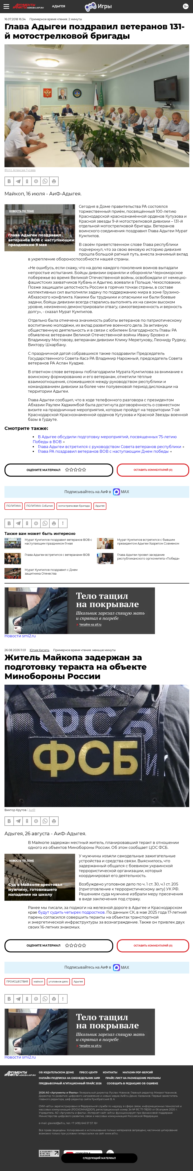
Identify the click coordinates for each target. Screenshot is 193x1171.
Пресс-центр (88, 1072)
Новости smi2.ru (20, 636)
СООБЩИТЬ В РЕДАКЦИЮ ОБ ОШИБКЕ (132, 1083)
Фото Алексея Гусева (20, 170)
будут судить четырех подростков (71, 912)
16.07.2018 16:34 (15, 19)
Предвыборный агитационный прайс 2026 (70, 1083)
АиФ (32, 810)
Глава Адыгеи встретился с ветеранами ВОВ (57, 555)
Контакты (110, 1072)
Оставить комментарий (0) (153, 469)
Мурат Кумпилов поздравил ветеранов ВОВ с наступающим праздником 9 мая (58, 541)
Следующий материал (99, 1158)
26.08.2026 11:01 (15, 650)
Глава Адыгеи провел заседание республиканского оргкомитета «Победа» (148, 556)
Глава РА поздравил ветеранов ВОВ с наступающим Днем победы (103, 451)
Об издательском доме (56, 1072)
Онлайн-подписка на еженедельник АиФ (69, 1078)
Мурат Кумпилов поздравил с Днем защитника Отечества (51, 571)
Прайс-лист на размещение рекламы (133, 1078)
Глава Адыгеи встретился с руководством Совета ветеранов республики (109, 446)
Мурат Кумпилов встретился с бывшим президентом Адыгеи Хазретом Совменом (148, 541)
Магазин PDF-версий (138, 1072)
